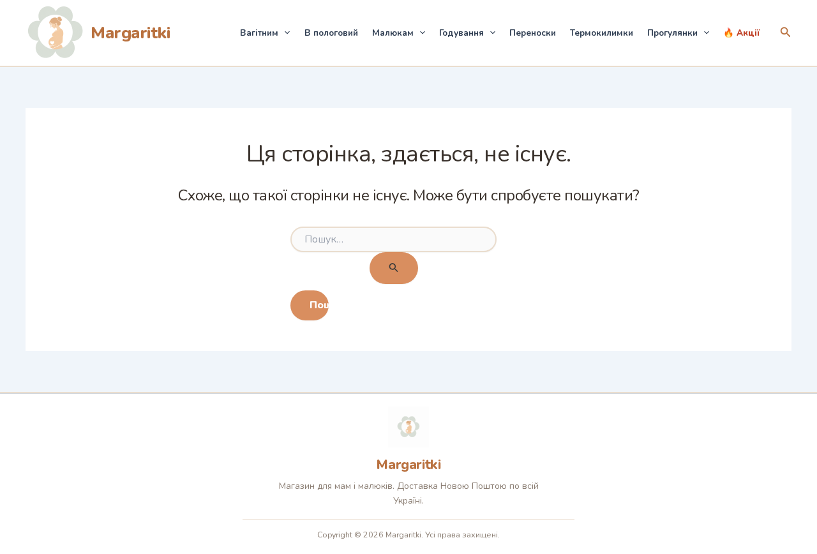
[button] (284, 33)
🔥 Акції (741, 33)
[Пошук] (394, 268)
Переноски (532, 33)
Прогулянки (672, 33)
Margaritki (130, 33)
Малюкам (393, 33)
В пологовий (331, 33)
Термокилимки (601, 33)
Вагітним (259, 33)
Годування (461, 33)
